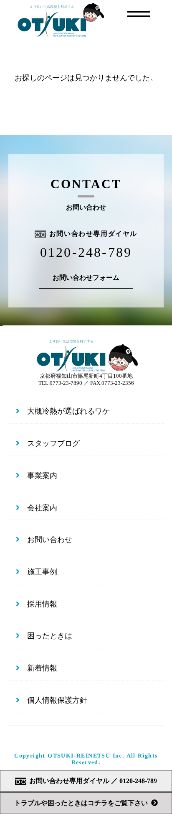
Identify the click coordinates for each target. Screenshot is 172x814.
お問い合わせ (49, 539)
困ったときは (49, 636)
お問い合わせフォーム (86, 277)
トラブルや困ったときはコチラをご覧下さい (81, 802)
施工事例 (42, 572)
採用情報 (42, 604)
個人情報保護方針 (57, 700)
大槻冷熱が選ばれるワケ (68, 411)
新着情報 (42, 668)
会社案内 (42, 508)
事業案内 (42, 475)
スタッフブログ (53, 443)
